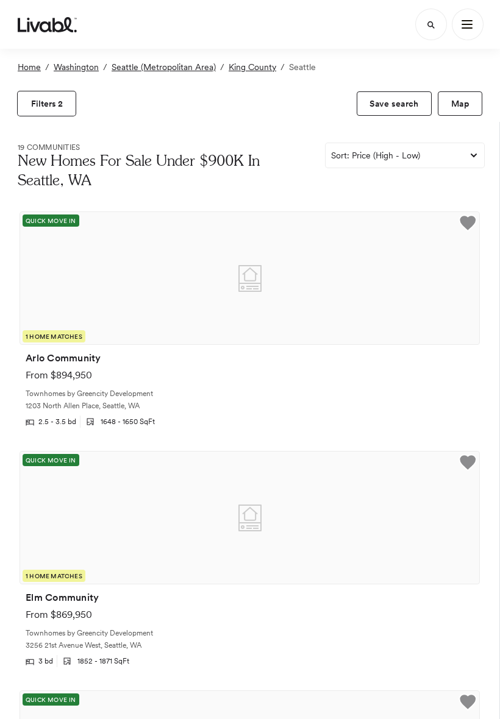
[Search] (431, 24)
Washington (76, 67)
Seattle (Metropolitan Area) (164, 67)
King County (252, 67)
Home (29, 67)
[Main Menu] (467, 24)
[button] (468, 224)
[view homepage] (47, 24)
